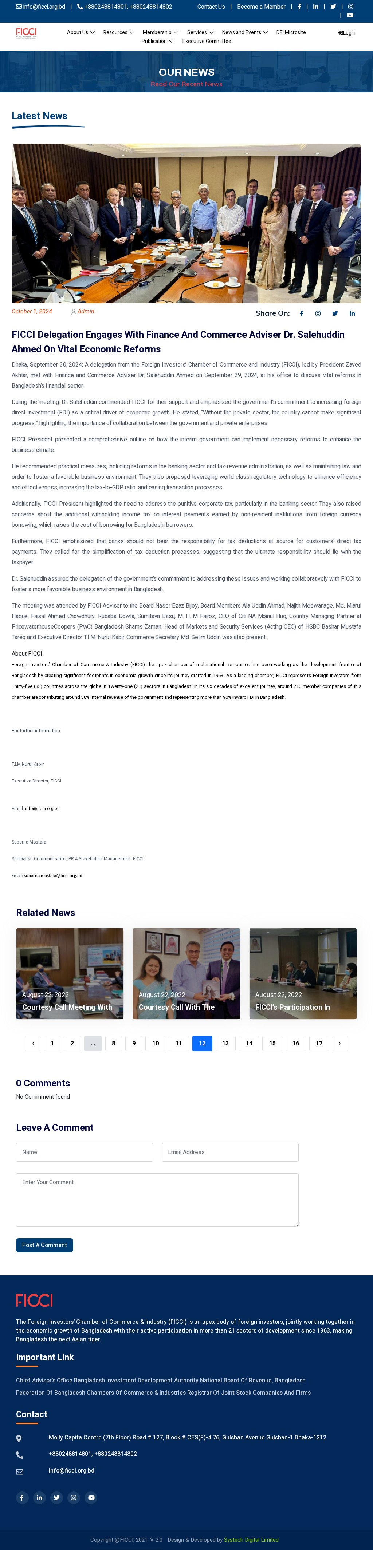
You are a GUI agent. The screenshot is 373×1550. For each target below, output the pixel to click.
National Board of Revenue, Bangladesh (253, 1380)
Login (349, 33)
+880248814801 (106, 7)
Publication (155, 41)
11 (179, 1043)
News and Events (242, 32)
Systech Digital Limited (251, 1540)
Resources (116, 32)
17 (319, 1043)
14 (249, 1043)
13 (225, 1043)
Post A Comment (44, 1245)
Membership (158, 32)
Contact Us (211, 7)
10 (155, 1043)
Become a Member (262, 7)
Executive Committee (206, 41)
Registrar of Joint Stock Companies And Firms (249, 1393)
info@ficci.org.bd (71, 1470)
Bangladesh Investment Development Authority (136, 1380)
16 (295, 1043)
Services (198, 32)
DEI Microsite (291, 32)
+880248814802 (150, 7)
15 (272, 1043)
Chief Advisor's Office (44, 1380)
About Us (78, 32)
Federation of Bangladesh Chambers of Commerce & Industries (101, 1393)
